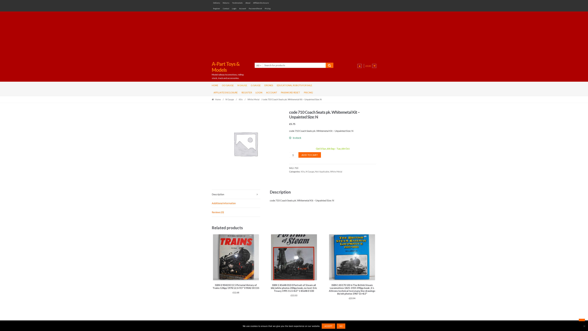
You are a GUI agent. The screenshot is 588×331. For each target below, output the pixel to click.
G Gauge (256, 85)
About (247, 3)
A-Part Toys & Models (226, 67)
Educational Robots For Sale (294, 85)
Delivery (216, 3)
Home (215, 85)
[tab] (236, 194)
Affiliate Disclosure (261, 3)
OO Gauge (228, 85)
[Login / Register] (360, 66)
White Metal (253, 99)
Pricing (267, 8)
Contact (226, 8)
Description (218, 194)
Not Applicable (322, 171)
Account (242, 8)
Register (216, 8)
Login (234, 8)
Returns (226, 3)
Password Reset (255, 8)
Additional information (224, 203)
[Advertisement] (294, 34)
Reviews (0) (218, 212)
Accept (328, 326)
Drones (268, 85)
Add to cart (310, 154)
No (341, 326)
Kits (241, 99)
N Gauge (242, 85)
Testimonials (237, 3)
